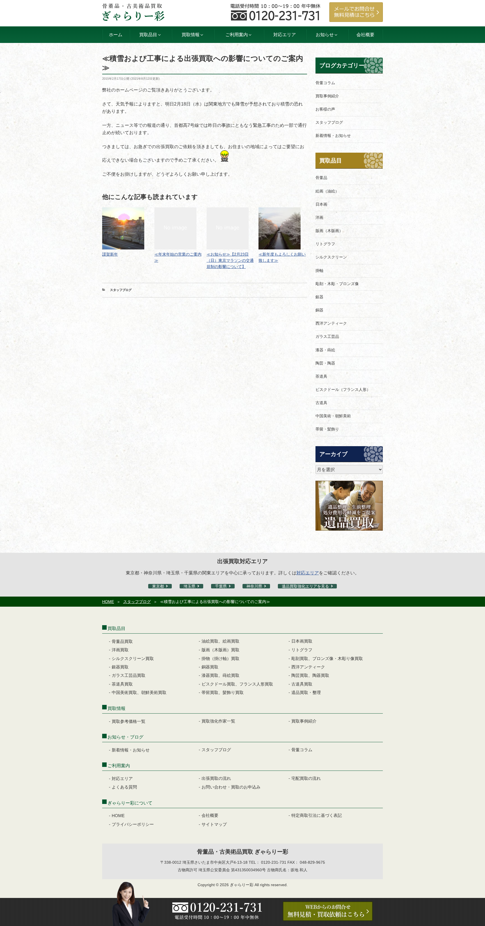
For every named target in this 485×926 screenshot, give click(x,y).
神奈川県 (254, 586)
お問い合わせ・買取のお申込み (231, 787)
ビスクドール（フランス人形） (342, 389)
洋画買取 (120, 649)
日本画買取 (301, 641)
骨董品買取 (122, 641)
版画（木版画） (329, 230)
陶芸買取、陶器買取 (310, 675)
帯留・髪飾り (327, 429)
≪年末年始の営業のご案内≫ (178, 257)
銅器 (319, 310)
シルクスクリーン (331, 257)
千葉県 (221, 586)
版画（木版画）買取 (220, 649)
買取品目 (330, 160)
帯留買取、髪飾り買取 (223, 692)
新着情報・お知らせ (333, 135)
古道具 (321, 402)
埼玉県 (189, 586)
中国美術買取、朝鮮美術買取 (139, 692)
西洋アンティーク (331, 323)
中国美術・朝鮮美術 (333, 416)
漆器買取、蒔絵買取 (220, 675)
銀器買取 (120, 666)
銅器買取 (210, 666)
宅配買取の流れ (306, 778)
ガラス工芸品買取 (128, 675)
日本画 (321, 204)
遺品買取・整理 (306, 692)
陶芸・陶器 (325, 363)
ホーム (115, 34)
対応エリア (284, 34)
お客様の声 (325, 109)
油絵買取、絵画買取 (220, 641)
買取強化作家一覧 (218, 721)
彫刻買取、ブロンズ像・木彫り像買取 (327, 658)
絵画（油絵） (327, 191)
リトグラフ (325, 244)
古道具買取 (301, 684)
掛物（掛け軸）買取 (220, 658)
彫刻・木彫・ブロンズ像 (337, 283)
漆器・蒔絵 (325, 350)
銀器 (319, 297)
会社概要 (365, 34)
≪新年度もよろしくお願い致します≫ (282, 257)
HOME (108, 601)
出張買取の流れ (216, 778)
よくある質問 (124, 787)
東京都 (158, 586)
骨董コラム (325, 83)
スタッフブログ (121, 290)
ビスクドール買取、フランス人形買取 (237, 684)
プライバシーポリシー (133, 824)
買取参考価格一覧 (128, 721)
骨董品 (321, 177)
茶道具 (321, 376)
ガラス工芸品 (327, 336)
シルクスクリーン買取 (133, 658)
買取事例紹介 (327, 96)
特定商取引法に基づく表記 (316, 815)
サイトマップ (214, 824)
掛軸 (319, 270)
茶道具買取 (122, 684)
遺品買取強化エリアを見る (305, 586)
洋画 (319, 217)
